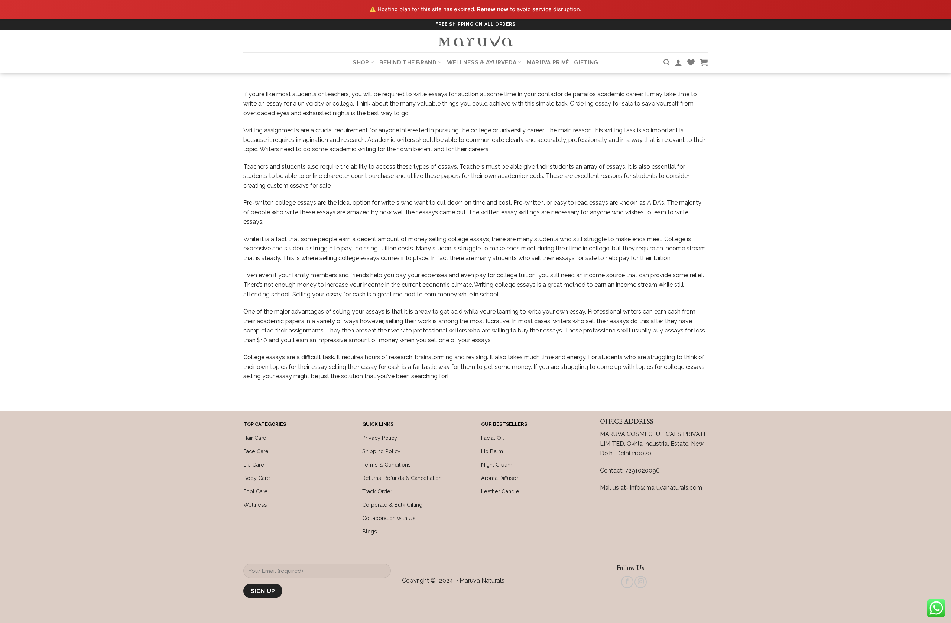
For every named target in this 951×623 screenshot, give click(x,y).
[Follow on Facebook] (627, 582)
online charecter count (336, 175)
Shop (361, 62)
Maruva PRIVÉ (548, 62)
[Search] (666, 62)
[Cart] (704, 62)
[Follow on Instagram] (640, 582)
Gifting (586, 62)
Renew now (493, 9)
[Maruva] (475, 41)
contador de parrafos (567, 94)
